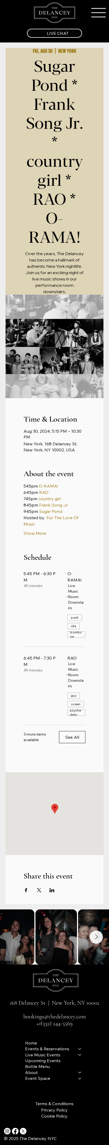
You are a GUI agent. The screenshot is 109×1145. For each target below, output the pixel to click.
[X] (23, 1131)
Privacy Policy (54, 1110)
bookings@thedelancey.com (54, 1016)
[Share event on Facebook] (26, 890)
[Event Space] (80, 1078)
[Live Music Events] (80, 1055)
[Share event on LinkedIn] (51, 890)
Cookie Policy (54, 1116)
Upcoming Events (43, 1060)
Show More (35, 533)
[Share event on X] (39, 890)
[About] (80, 1072)
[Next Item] (96, 937)
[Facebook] (15, 1131)
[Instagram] (7, 1131)
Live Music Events (42, 1054)
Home (31, 1043)
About (31, 1072)
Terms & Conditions (54, 1103)
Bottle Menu (37, 1066)
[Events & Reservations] (80, 1049)
